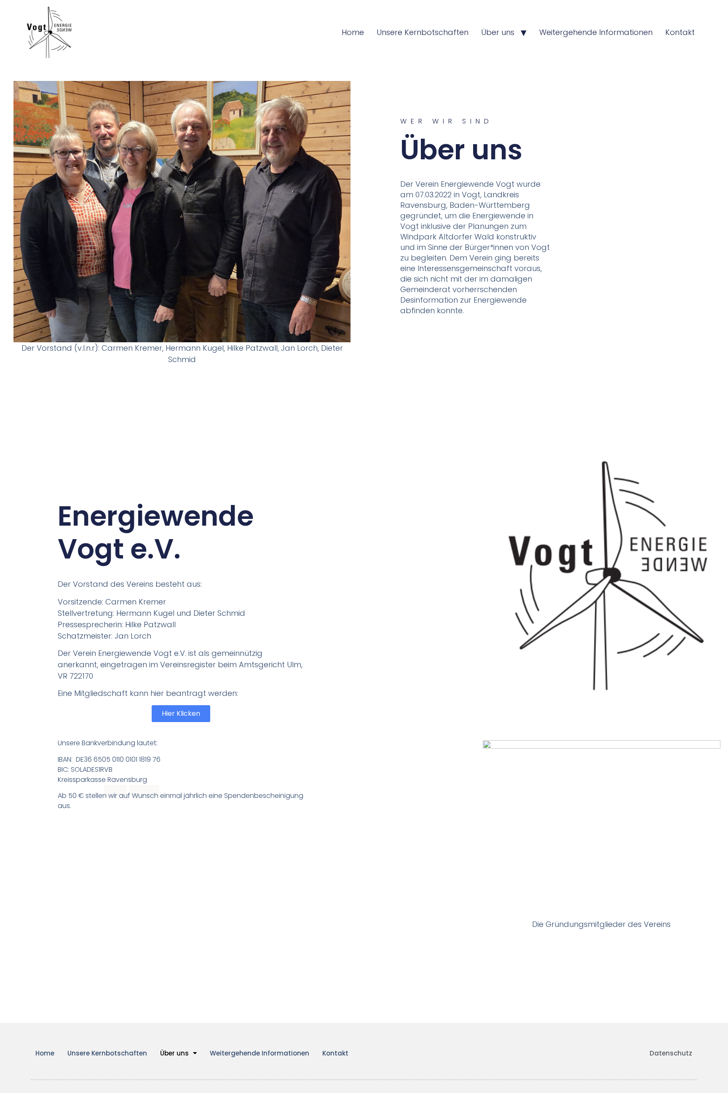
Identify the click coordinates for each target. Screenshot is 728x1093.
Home (353, 32)
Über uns (497, 32)
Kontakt (680, 32)
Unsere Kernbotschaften (422, 32)
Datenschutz (671, 1053)
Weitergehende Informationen (596, 32)
